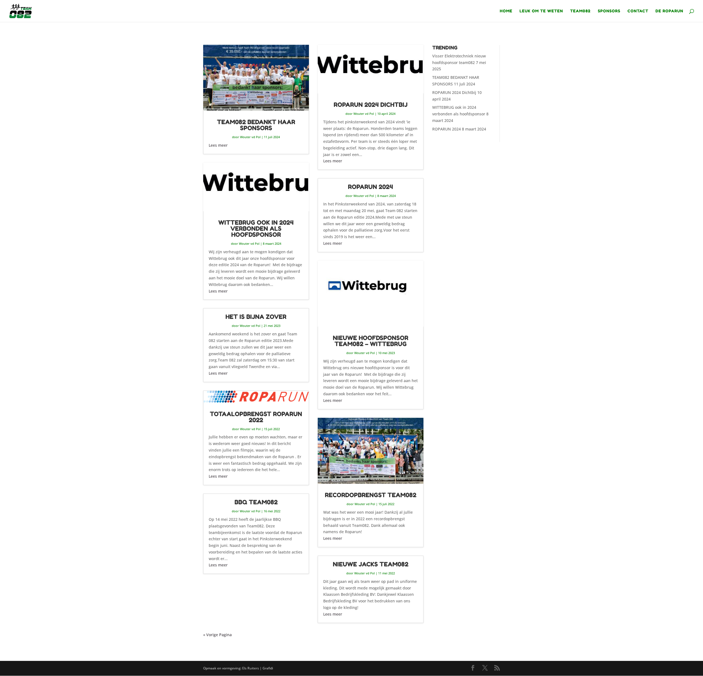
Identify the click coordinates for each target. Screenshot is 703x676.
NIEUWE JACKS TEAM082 (370, 564)
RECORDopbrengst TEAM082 (370, 495)
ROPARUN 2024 (370, 186)
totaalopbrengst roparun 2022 (256, 417)
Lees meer (218, 145)
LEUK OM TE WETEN (541, 11)
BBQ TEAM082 (256, 502)
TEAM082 (580, 11)
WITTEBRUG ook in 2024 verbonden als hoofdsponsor (256, 228)
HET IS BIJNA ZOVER (255, 316)
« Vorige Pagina (217, 634)
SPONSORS (609, 11)
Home (506, 11)
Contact (637, 11)
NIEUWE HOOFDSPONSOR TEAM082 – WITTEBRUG (370, 340)
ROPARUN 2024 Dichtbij (371, 104)
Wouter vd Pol (250, 137)
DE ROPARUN (669, 11)
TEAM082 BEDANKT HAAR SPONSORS (256, 125)
